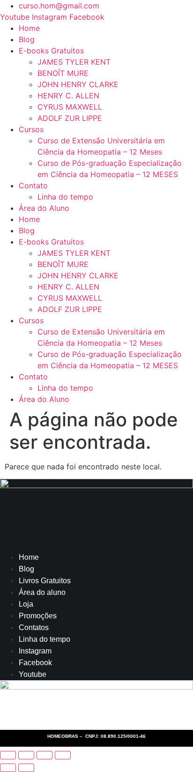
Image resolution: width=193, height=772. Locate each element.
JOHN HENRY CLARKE (78, 84)
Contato (33, 185)
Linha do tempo (65, 196)
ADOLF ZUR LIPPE (69, 118)
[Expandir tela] (26, 755)
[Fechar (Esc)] (63, 755)
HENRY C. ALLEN (68, 95)
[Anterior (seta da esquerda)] (8, 768)
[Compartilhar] (44, 755)
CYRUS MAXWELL (69, 106)
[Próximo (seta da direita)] (26, 768)
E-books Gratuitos (51, 50)
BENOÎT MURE (63, 73)
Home (29, 28)
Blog (27, 39)
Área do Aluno (44, 208)
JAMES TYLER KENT (74, 62)
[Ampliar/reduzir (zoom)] (8, 755)
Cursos (31, 129)
